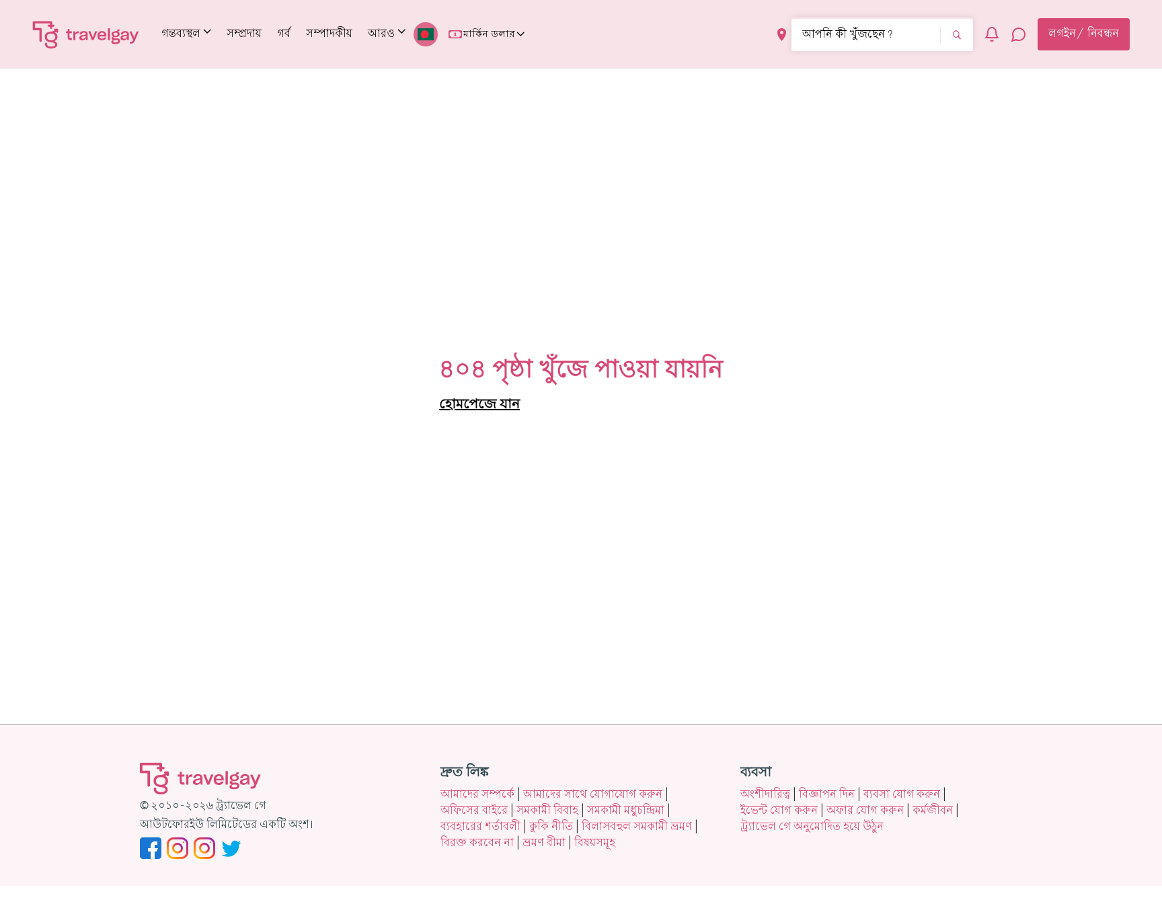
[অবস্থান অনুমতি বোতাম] (781, 34)
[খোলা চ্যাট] (1019, 34)
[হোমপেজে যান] (86, 34)
